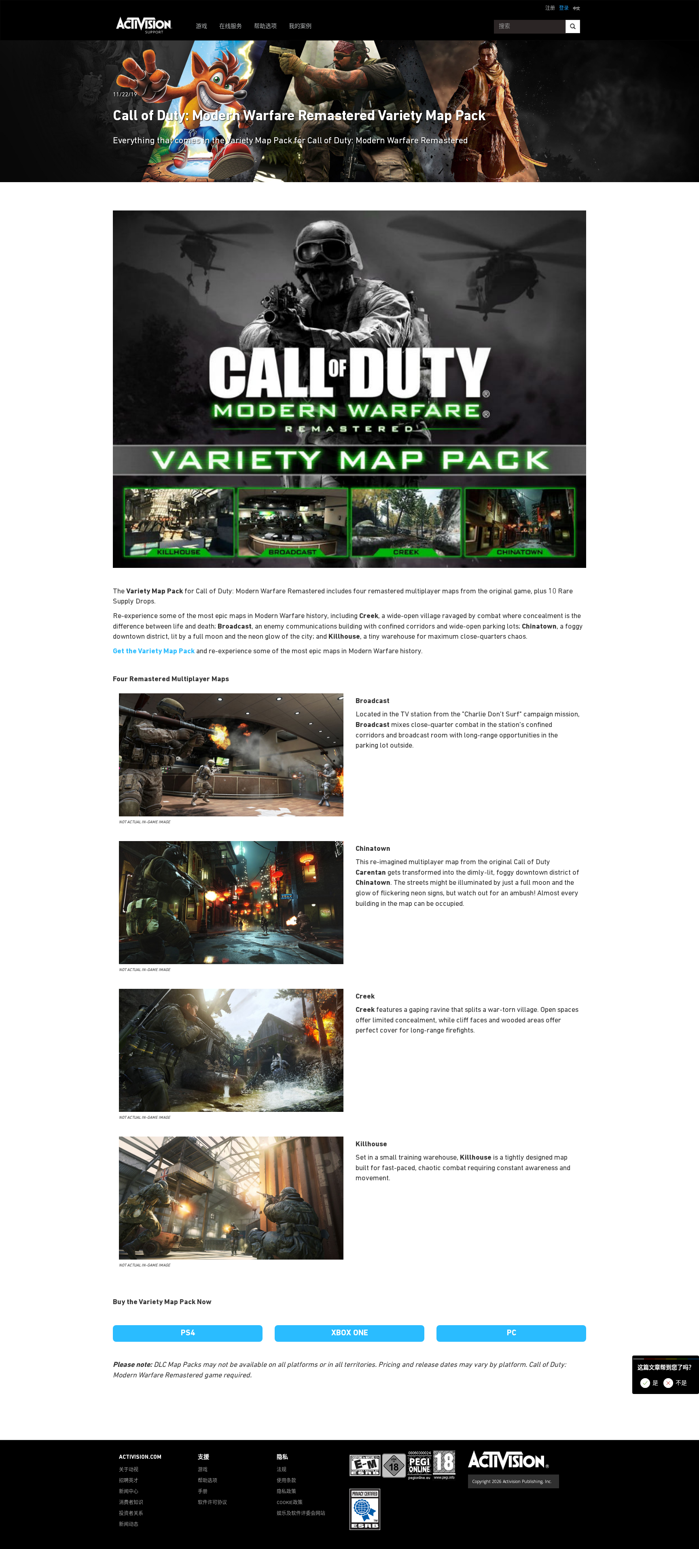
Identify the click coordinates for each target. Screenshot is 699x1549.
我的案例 (300, 26)
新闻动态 (128, 1524)
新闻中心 (128, 1492)
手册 (203, 1492)
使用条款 (286, 1481)
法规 (281, 1470)
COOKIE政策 (290, 1502)
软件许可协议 (212, 1502)
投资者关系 (131, 1513)
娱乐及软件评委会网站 (301, 1513)
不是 (681, 1383)
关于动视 (128, 1470)
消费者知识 (131, 1502)
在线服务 (230, 26)
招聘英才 (128, 1481)
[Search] (573, 26)
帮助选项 (265, 26)
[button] (576, 7)
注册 (550, 8)
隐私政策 (286, 1492)
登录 (564, 8)
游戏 (201, 26)
